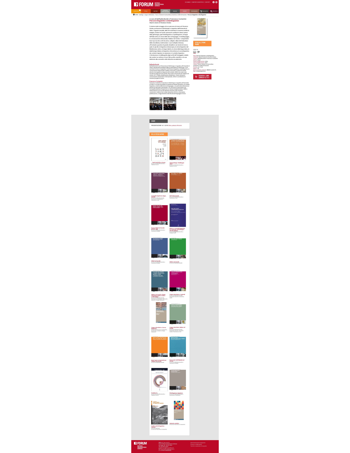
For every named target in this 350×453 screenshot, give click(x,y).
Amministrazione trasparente (197, 442)
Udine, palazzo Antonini (175, 125)
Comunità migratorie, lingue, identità (158, 196)
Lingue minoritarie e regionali (177, 294)
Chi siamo (187, 2)
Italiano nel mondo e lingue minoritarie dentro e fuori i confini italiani (158, 295)
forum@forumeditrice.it (168, 448)
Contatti (207, 2)
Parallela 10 (154, 393)
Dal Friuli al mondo (174, 196)
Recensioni (194, 11)
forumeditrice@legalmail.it (167, 449)
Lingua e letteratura (149, 14)
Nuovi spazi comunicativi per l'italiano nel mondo (158, 361)
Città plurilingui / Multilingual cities (177, 163)
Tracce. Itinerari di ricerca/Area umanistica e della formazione (171, 14)
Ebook (175, 11)
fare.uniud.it (167, 442)
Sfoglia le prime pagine (200, 43)
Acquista (205, 11)
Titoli (145, 11)
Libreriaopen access (165, 11)
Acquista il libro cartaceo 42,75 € (204, 77)
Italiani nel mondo (156, 261)
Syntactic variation (174, 423)
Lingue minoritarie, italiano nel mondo (177, 328)
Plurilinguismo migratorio (176, 393)
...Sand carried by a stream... (158, 162)
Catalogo (136, 11)
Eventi (185, 11)
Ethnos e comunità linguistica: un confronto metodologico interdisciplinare (177, 229)
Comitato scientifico (198, 2)
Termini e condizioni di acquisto (198, 446)
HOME (136, 14)
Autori (156, 11)
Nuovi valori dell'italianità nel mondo (177, 360)
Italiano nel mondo (174, 262)
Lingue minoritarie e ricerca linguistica (158, 328)
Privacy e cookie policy (196, 444)
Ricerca (215, 11)
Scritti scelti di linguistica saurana (157, 426)
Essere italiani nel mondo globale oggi (158, 228)
